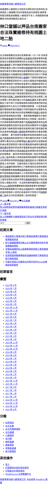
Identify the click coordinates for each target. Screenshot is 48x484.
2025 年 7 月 (11, 320)
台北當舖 (25, 201)
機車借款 (9, 445)
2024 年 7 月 (11, 358)
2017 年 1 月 (11, 397)
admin (4, 45)
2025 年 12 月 (11, 308)
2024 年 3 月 (11, 371)
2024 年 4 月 (11, 368)
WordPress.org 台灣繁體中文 (18, 474)
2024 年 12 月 (11, 343)
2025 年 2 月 (11, 336)
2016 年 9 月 (11, 409)
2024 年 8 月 (11, 355)
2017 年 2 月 (11, 394)
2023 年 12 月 (11, 381)
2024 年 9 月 (11, 352)
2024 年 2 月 (11, 374)
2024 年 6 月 (11, 362)
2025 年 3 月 (11, 333)
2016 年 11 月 (11, 403)
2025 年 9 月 (11, 314)
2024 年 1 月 (11, 378)
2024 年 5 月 (11, 365)
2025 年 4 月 (11, 330)
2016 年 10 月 (11, 406)
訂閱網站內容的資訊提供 (17, 468)
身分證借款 (10, 451)
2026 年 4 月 (11, 298)
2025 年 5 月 (11, 327)
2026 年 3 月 (11, 301)
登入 (7, 464)
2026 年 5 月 (11, 295)
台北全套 (9, 426)
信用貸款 (9, 423)
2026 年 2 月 (11, 304)
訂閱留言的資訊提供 (15, 471)
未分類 (8, 439)
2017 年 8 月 (11, 387)
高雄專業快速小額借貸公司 (13, 4)
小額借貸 (9, 435)
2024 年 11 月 (11, 346)
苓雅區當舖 (10, 448)
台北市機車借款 (12, 429)
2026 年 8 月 (11, 285)
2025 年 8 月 (11, 317)
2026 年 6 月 (11, 292)
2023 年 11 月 (11, 384)
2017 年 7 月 (11, 390)
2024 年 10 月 (11, 349)
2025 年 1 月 (11, 339)
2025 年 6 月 (11, 323)
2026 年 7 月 (11, 288)
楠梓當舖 (9, 442)
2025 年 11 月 (11, 311)
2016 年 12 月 (11, 400)
